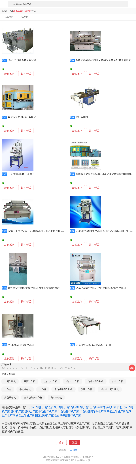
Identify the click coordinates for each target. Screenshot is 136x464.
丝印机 (42, 389)
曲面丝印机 (56, 397)
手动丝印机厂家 (48, 411)
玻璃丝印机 (86, 389)
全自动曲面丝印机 (33, 397)
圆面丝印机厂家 (44, 415)
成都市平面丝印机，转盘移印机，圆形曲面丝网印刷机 (38, 230)
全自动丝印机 (50, 381)
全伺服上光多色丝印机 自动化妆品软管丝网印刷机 (104, 174)
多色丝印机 (10, 397)
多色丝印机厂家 (25, 415)
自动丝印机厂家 (79, 407)
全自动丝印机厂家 (59, 407)
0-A (3, 368)
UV (61, 368)
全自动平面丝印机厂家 (67, 415)
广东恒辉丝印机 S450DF (21, 174)
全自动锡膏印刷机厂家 (103, 407)
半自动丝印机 (72, 381)
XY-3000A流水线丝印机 (21, 344)
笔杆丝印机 (82, 117)
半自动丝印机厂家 (68, 411)
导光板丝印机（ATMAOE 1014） (94, 344)
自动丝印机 (117, 381)
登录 (61, 442)
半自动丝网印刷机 (110, 389)
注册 (74, 442)
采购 (132, 367)
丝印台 (7, 389)
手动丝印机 (25, 389)
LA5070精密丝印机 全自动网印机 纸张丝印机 (101, 287)
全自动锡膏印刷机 (63, 389)
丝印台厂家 (31, 411)
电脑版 (74, 450)
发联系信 (9, 73)
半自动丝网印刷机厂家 (93, 411)
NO (42, 368)
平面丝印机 (29, 381)
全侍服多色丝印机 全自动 (22, 117)
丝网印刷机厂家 (38, 407)
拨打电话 (26, 73)
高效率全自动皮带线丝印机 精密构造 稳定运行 (34, 287)
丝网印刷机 (10, 381)
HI (26, 368)
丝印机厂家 (17, 411)
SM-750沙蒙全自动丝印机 (22, 60)
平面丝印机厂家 (116, 411)
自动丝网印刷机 (95, 381)
